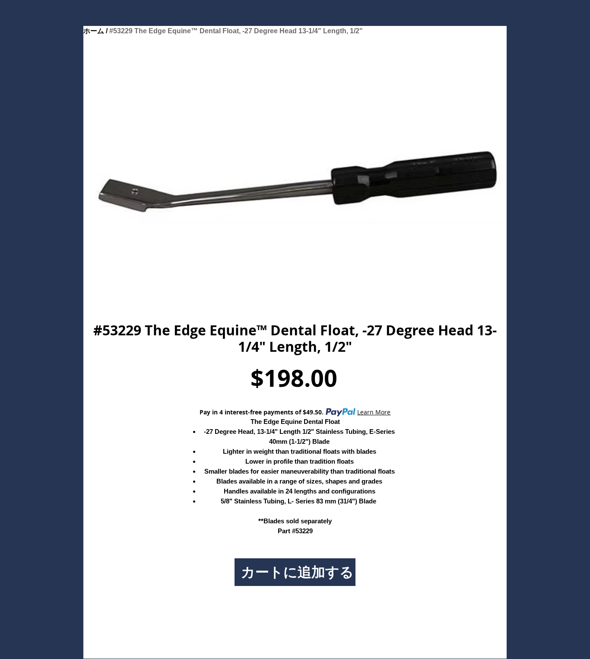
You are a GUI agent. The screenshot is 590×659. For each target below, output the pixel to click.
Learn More (373, 412)
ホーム (93, 31)
